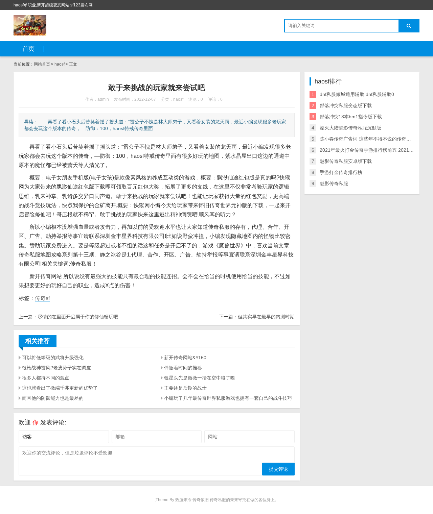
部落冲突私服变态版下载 (346, 105)
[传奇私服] (30, 25)
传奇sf (42, 298)
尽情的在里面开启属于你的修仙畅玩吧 (78, 316)
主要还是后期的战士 (185, 388)
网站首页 (42, 64)
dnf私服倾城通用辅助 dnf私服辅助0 (357, 94)
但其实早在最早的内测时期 (266, 316)
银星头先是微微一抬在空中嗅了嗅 (199, 378)
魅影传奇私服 (334, 183)
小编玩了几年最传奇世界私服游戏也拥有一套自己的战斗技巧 (228, 398)
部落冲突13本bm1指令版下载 (351, 116)
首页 (28, 48)
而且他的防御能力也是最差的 (53, 398)
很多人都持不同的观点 (45, 378)
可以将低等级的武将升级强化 (53, 357)
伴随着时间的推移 (183, 367)
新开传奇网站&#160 (185, 357)
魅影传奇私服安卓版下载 (346, 161)
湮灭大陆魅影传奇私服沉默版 (350, 127)
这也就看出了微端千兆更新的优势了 (60, 388)
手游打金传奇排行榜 (341, 172)
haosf (59, 64)
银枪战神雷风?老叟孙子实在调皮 (56, 367)
